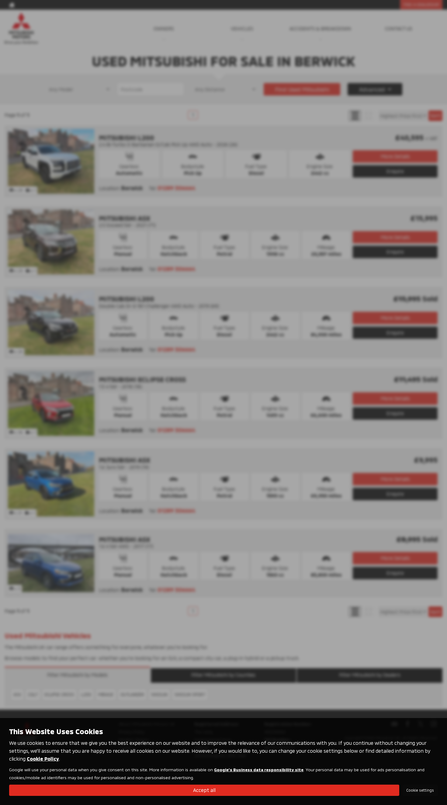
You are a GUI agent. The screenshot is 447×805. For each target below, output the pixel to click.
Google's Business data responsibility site (258, 769)
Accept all (204, 790)
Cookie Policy (43, 759)
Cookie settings (420, 790)
